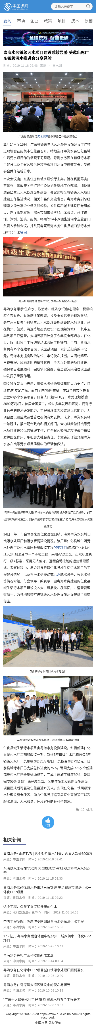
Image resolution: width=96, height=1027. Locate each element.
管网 (23, 232)
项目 (62, 21)
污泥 (57, 574)
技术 (75, 21)
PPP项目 (60, 548)
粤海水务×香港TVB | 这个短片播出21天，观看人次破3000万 (47, 853)
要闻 (7, 21)
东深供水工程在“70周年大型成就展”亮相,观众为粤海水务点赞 (46, 870)
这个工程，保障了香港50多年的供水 (30, 907)
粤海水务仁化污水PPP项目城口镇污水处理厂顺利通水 (43, 970)
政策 (48, 21)
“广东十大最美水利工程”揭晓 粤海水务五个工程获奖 (41, 999)
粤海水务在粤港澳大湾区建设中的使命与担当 (36, 985)
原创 (89, 21)
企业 (34, 21)
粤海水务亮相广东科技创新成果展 (28, 955)
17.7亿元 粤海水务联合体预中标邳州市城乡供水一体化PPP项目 (47, 938)
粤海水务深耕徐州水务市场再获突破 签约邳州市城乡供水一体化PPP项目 (47, 890)
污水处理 (42, 136)
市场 (21, 21)
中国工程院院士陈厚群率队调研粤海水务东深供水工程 (43, 921)
